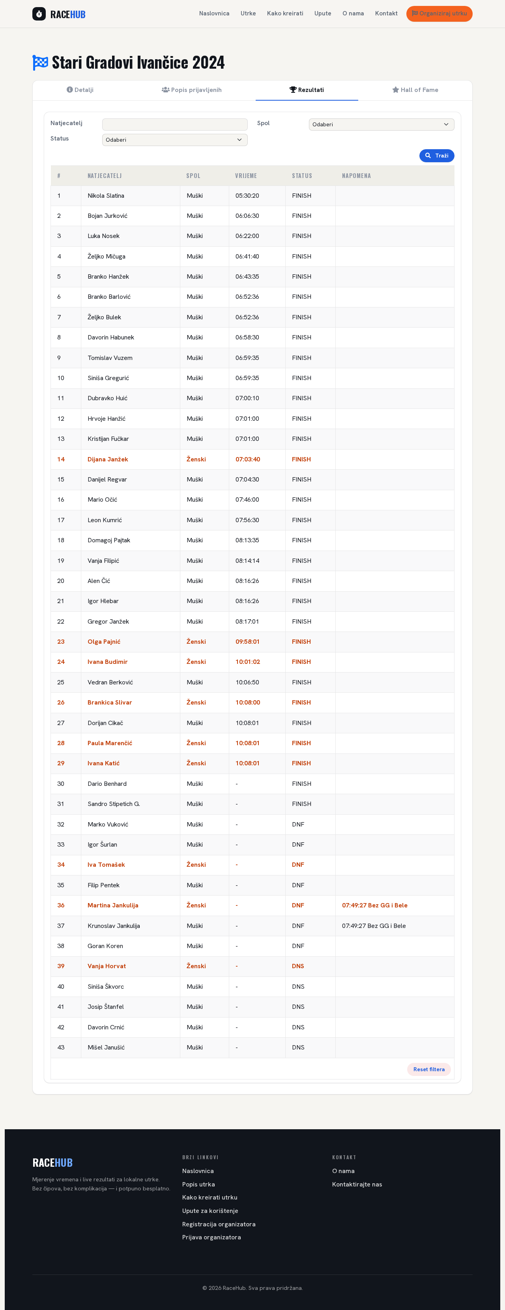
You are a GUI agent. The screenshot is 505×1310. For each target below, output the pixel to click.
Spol (263, 123)
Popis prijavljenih (196, 90)
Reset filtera (429, 1069)
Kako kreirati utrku (210, 1197)
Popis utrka (198, 1184)
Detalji (83, 90)
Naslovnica (214, 13)
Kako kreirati (285, 13)
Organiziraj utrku (443, 13)
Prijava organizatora (211, 1237)
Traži (441, 155)
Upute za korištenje (210, 1211)
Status (59, 138)
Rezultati (310, 90)
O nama (353, 13)
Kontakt (386, 13)
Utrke (248, 13)
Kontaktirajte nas (357, 1184)
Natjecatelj (66, 123)
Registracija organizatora (219, 1224)
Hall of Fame (418, 90)
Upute (322, 13)
